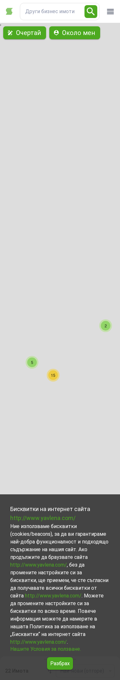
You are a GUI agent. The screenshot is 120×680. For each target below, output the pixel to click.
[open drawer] (110, 11)
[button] (105, 325)
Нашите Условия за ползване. (45, 649)
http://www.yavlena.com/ (43, 518)
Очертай (28, 33)
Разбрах (60, 663)
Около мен (78, 33)
